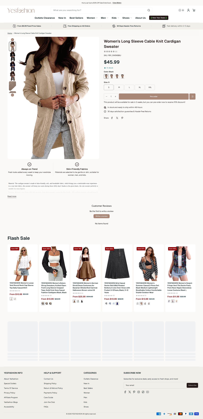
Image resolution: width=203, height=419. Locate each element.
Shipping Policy (50, 383)
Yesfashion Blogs (11, 402)
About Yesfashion (11, 379)
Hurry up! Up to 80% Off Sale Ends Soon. (96, 3)
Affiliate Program (11, 397)
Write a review (102, 216)
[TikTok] (143, 392)
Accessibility (9, 407)
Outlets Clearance (91, 379)
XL (140, 87)
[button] (193, 10)
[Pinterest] (134, 392)
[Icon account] (188, 10)
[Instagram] (138, 392)
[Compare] (192, 96)
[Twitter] (129, 392)
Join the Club (49, 402)
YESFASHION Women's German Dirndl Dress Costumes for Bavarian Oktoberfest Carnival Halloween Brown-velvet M (85, 286)
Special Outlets (10, 383)
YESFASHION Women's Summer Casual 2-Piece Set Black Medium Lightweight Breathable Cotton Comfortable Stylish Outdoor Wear (149, 288)
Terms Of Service (11, 388)
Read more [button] (12, 196)
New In (86, 383)
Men (85, 397)
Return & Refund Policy (53, 388)
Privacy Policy (9, 393)
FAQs (46, 407)
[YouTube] (147, 392)
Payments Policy (50, 393)
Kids (85, 402)
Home (10, 33)
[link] (92, 18)
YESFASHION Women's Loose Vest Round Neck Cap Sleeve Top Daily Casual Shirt (22, 285)
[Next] (12, 95)
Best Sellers (88, 388)
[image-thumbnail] (12, 46)
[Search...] (149, 10)
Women (87, 393)
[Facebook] (125, 392)
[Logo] (21, 10)
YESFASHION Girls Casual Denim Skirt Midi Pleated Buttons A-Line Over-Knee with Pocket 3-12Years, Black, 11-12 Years (117, 288)
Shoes (86, 407)
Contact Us (48, 379)
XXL (150, 87)
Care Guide (48, 397)
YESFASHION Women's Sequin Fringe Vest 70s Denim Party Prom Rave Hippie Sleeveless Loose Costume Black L (179, 286)
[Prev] (12, 39)
